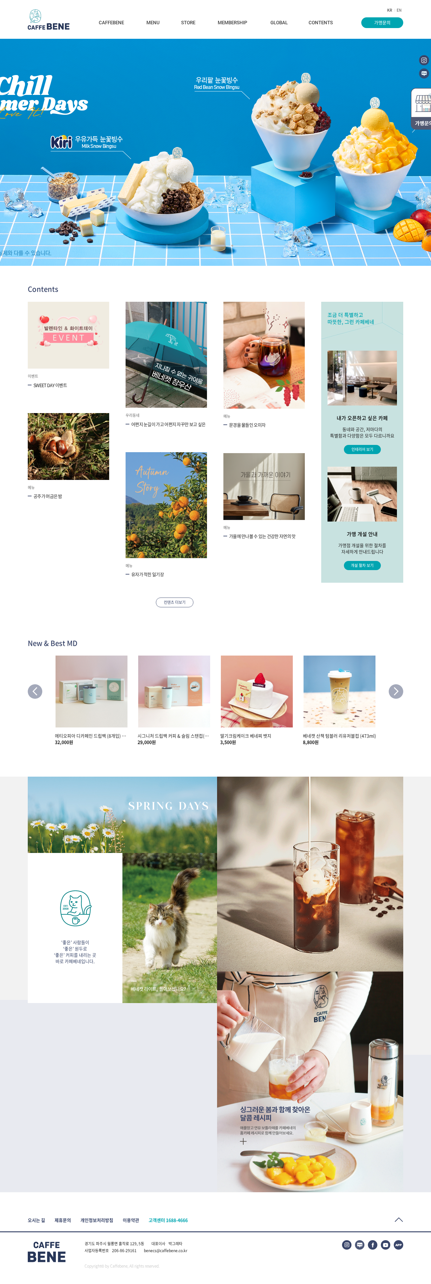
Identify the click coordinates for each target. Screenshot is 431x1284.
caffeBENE (48, 19)
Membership (232, 23)
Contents (321, 23)
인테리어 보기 (362, 449)
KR (389, 10)
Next (396, 691)
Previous (35, 691)
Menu (153, 23)
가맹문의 (382, 22)
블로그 (359, 1245)
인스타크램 (424, 60)
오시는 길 (36, 1220)
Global (279, 23)
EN (399, 10)
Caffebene (111, 23)
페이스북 (372, 1245)
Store (188, 23)
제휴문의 (63, 1220)
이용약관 (131, 1220)
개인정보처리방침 (96, 1220)
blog (424, 73)
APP (398, 1245)
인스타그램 (346, 1245)
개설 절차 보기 (362, 565)
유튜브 (385, 1245)
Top (399, 1219)
